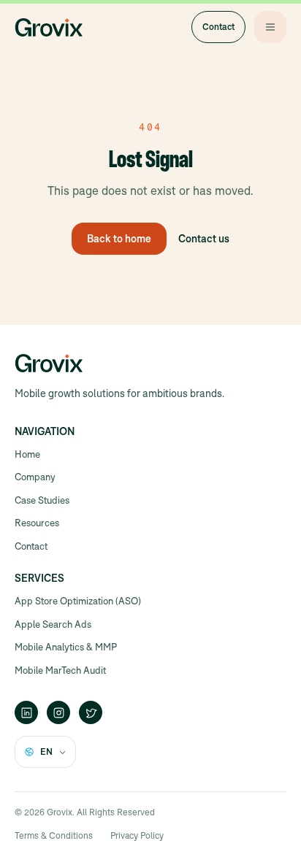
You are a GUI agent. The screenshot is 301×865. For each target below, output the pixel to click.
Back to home (119, 239)
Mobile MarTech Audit (60, 670)
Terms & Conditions (54, 836)
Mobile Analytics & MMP (66, 647)
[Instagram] (58, 712)
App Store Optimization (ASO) (78, 601)
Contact (218, 27)
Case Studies (42, 500)
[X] (90, 712)
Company (35, 477)
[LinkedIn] (26, 712)
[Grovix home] (49, 27)
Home (27, 454)
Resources (37, 523)
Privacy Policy (137, 836)
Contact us (203, 239)
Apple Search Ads (53, 624)
